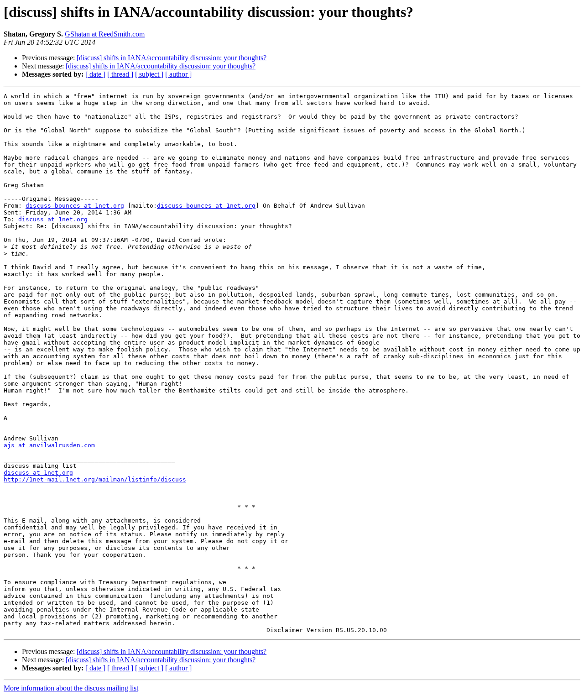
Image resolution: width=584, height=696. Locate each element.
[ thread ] (120, 74)
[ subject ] (149, 74)
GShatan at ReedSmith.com (105, 34)
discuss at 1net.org (53, 219)
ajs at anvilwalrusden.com (49, 445)
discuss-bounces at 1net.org (75, 205)
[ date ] (95, 74)
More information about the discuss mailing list (71, 688)
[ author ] (178, 74)
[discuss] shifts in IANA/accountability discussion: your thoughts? (171, 58)
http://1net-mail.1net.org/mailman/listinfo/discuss (95, 479)
